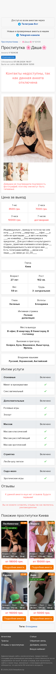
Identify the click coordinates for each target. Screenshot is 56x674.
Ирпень (28, 347)
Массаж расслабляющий (17, 438)
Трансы (5, 640)
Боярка (10, 345)
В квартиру (23, 331)
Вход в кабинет (37, 649)
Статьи (33, 636)
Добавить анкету (38, 645)
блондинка (31, 626)
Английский (40, 361)
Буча (19, 345)
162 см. (41, 279)
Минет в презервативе (16, 384)
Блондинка (41, 304)
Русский (13, 361)
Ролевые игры (11, 408)
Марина (34, 523)
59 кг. (14, 290)
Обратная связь (38, 640)
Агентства (6, 636)
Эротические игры (14, 478)
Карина (7, 575)
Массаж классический (15, 431)
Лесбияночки (10, 523)
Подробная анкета (14, 567)
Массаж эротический (15, 444)
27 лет (14, 279)
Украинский (26, 361)
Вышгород (42, 345)
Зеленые (14, 304)
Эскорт (7, 414)
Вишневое (29, 345)
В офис (11, 331)
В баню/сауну (38, 331)
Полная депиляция (28, 316)
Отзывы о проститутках (12, 645)
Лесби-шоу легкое (14, 461)
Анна (33, 575)
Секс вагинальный (13, 391)
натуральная (42, 290)
